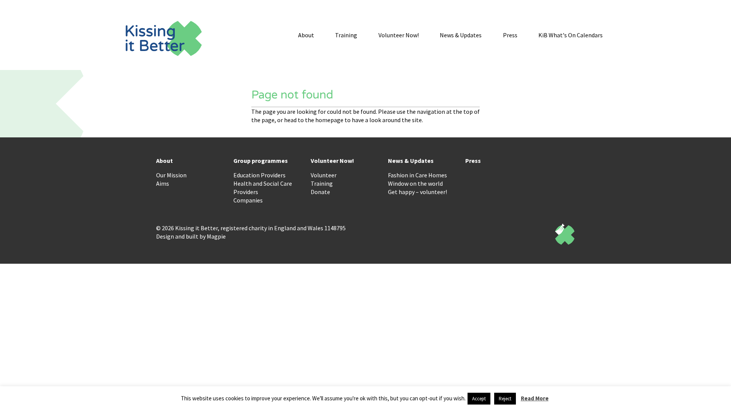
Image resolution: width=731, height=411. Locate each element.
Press (510, 35)
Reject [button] (505, 398)
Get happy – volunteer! (417, 192)
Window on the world (415, 183)
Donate (320, 192)
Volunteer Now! (398, 35)
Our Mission (171, 175)
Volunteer (324, 175)
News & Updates (461, 35)
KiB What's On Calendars (570, 35)
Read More (535, 398)
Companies (248, 200)
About (306, 35)
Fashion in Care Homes (417, 175)
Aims (162, 183)
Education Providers (259, 175)
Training (346, 35)
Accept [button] (479, 398)
